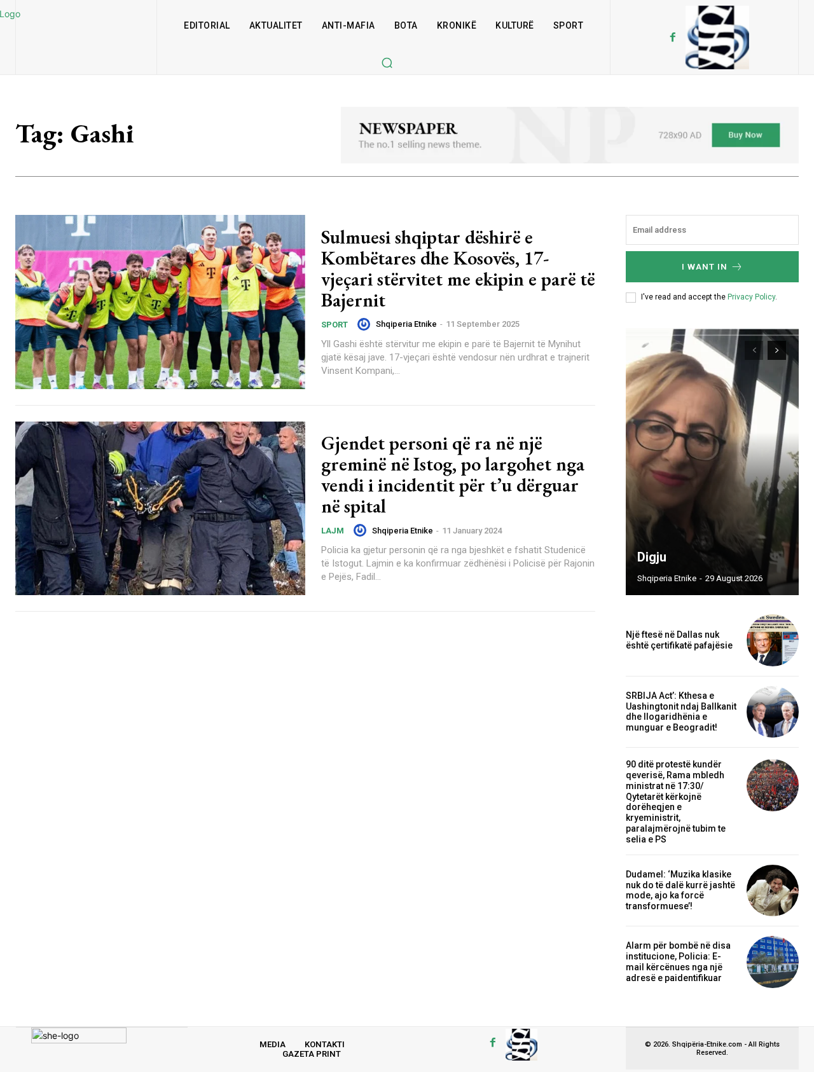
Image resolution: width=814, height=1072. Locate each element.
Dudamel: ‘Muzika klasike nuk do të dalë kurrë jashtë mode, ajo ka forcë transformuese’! (680, 890)
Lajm (332, 530)
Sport (334, 324)
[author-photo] (365, 324)
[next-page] (777, 350)
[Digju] (712, 461)
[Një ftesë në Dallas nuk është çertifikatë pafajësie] (773, 640)
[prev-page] (754, 350)
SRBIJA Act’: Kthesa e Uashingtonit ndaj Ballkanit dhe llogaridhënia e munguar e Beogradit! (681, 711)
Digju (651, 557)
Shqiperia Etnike (406, 324)
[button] (387, 62)
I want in (705, 266)
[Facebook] (673, 37)
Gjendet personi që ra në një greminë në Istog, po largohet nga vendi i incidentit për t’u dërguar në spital (452, 474)
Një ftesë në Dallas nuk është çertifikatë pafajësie (679, 639)
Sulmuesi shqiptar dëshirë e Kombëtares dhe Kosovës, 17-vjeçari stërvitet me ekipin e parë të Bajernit (458, 268)
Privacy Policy (751, 296)
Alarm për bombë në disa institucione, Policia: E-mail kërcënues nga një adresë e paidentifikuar (678, 961)
